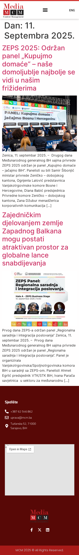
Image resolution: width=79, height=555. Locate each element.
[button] (45, 10)
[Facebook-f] (31, 530)
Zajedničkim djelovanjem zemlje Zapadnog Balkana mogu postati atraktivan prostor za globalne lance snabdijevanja (35, 239)
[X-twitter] (40, 530)
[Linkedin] (48, 530)
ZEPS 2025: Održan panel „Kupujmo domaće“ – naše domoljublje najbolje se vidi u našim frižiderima (38, 68)
